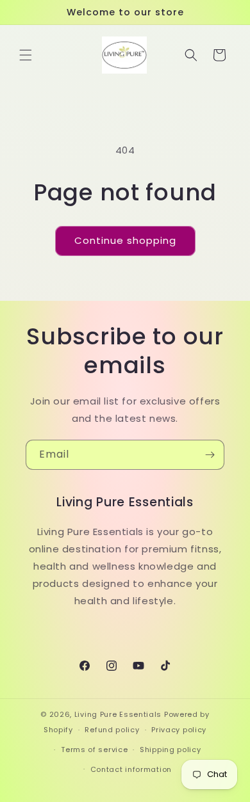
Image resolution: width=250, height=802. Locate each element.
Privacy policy (178, 730)
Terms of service (94, 749)
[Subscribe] (210, 455)
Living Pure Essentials (118, 714)
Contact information (131, 769)
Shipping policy (170, 749)
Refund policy (112, 730)
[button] (26, 55)
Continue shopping (125, 240)
